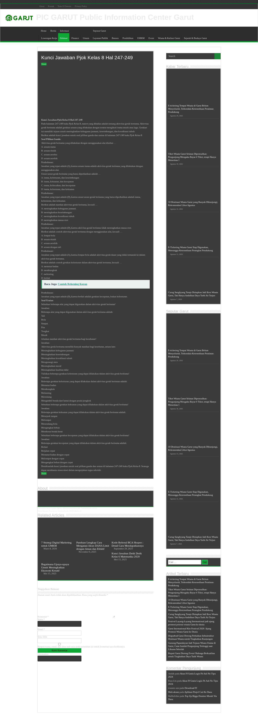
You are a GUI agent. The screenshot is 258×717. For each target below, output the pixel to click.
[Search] (217, 56)
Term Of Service (64, 6)
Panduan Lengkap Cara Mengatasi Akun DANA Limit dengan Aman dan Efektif (92, 545)
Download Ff (191, 688)
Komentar (43, 616)
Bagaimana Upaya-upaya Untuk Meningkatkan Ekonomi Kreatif (55, 567)
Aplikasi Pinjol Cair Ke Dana (198, 692)
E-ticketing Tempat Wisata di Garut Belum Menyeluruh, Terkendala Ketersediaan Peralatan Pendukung (191, 108)
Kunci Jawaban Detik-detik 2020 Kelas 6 (59, 511)
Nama (41, 619)
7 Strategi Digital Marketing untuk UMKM (56, 544)
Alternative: (43, 654)
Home (44, 30)
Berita (53, 30)
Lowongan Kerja (49, 38)
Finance (75, 38)
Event (151, 38)
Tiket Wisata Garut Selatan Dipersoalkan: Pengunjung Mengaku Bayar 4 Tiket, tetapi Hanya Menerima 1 (192, 157)
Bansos (115, 38)
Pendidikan (128, 38)
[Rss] (219, 6)
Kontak (51, 6)
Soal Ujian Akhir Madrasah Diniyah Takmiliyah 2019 (67, 508)
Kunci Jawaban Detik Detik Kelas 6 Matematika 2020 (127, 555)
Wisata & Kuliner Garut (169, 38)
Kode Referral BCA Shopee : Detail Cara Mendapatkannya (128, 544)
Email (41, 629)
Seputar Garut (99, 30)
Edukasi (64, 38)
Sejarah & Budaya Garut (195, 38)
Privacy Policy (81, 6)
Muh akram (173, 692)
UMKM (141, 38)
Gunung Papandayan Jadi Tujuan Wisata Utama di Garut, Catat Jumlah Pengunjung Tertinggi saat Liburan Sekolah (192, 646)
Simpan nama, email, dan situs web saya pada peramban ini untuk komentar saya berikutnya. (81, 646)
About (41, 6)
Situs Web (42, 636)
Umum (86, 38)
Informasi (64, 30)
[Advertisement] (95, 92)
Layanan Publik (100, 38)
